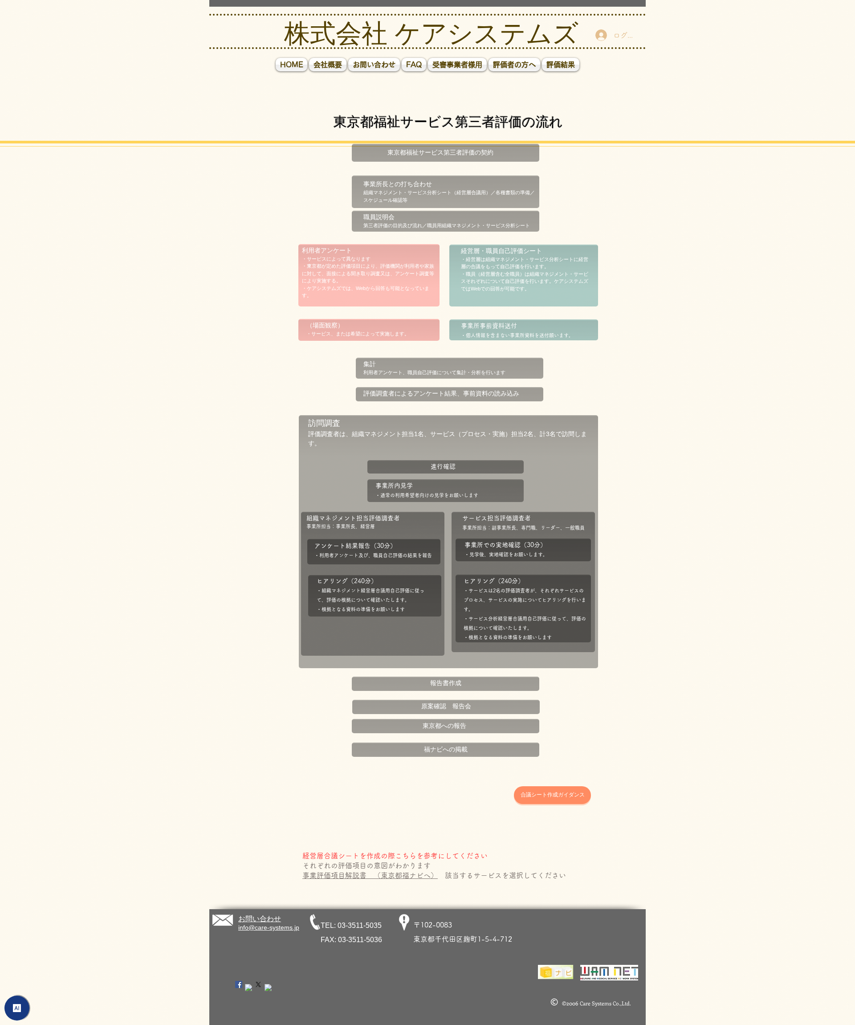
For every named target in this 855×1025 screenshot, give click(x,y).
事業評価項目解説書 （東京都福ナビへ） (370, 875)
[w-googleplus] (268, 987)
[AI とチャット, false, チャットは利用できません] (16, 1008)
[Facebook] (238, 984)
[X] (258, 984)
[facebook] (248, 987)
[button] (514, 64)
